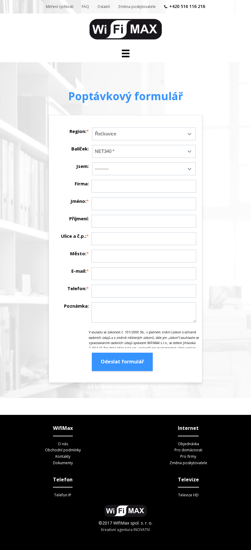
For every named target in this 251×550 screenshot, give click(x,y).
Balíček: (80, 149)
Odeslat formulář (122, 361)
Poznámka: (76, 306)
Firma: (82, 183)
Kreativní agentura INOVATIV (125, 529)
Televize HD (188, 495)
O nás (63, 443)
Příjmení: (79, 218)
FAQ (85, 6)
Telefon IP (62, 495)
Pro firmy (188, 456)
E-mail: (78, 271)
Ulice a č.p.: (73, 236)
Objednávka (188, 443)
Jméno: (78, 201)
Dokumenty (63, 462)
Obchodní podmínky (63, 450)
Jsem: (82, 166)
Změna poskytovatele (137, 6)
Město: (78, 253)
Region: (77, 131)
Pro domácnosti (188, 450)
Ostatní (103, 6)
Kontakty (62, 456)
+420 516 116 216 (187, 6)
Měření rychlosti (59, 6)
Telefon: (76, 288)
